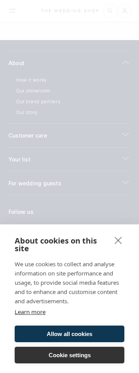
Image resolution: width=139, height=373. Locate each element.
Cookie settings (70, 355)
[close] (118, 240)
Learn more (30, 312)
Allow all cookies (69, 334)
